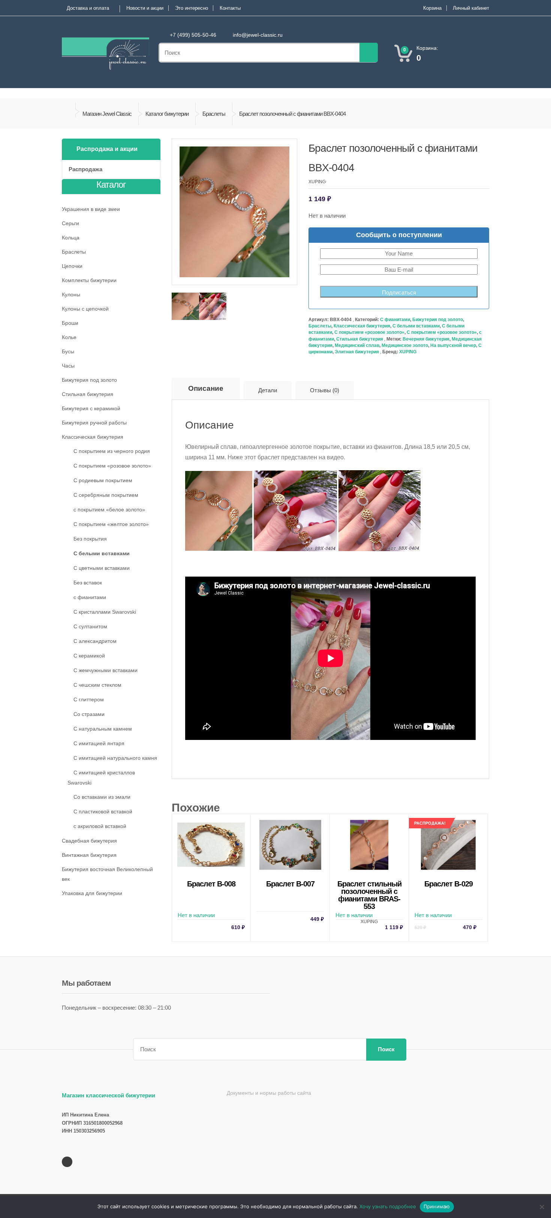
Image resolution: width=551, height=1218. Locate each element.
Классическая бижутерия (362, 326)
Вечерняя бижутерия (426, 339)
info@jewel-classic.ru (258, 35)
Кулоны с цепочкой (85, 309)
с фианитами (89, 597)
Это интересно (191, 8)
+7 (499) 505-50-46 (193, 35)
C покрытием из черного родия (111, 451)
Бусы (68, 351)
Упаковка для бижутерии (92, 893)
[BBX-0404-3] (185, 306)
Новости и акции (144, 8)
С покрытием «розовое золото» (369, 332)
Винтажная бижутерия (89, 855)
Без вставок (87, 583)
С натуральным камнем (102, 729)
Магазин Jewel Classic (107, 114)
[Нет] (541, 1207)
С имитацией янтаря (98, 743)
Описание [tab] (205, 388)
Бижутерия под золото (437, 319)
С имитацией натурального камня (115, 758)
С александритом (95, 641)
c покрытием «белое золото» (109, 510)
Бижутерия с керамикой (91, 408)
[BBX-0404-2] (212, 306)
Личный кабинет (471, 8)
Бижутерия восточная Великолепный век (107, 874)
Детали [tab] (267, 390)
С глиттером (88, 699)
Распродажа (85, 169)
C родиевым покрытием (102, 480)
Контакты (230, 8)
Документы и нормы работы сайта (269, 1093)
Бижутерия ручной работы (94, 423)
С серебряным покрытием (105, 495)
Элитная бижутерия (357, 351)
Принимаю (437, 1206)
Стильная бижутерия (359, 339)
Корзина (432, 8)
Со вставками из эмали (101, 797)
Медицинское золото (405, 345)
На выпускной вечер (453, 345)
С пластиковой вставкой (102, 811)
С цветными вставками (101, 568)
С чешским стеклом (97, 685)
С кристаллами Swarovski (104, 612)
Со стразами (89, 714)
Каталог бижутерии (167, 114)
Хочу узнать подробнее (387, 1206)
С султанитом (90, 626)
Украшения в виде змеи (91, 209)
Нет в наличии (211, 905)
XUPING (407, 351)
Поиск (386, 1049)
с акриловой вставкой (99, 826)
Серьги (70, 223)
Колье (69, 337)
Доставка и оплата (88, 8)
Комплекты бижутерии (89, 280)
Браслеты (213, 114)
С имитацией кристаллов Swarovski (101, 778)
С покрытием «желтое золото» (111, 524)
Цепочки (72, 266)
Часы (68, 366)
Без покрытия (90, 539)
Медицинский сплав (357, 345)
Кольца (70, 238)
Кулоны (71, 294)
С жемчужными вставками (105, 670)
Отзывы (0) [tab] (324, 390)
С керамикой (89, 656)
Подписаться (399, 292)
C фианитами (395, 319)
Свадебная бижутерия (89, 841)
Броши (70, 323)
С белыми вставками (416, 326)
